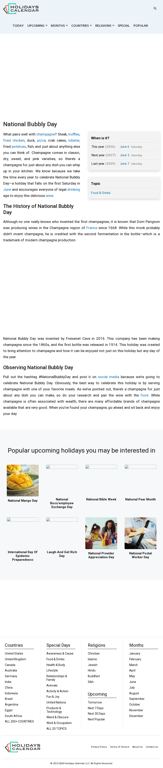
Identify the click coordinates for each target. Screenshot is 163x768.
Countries (80, 25)
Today (18, 25)
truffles (73, 134)
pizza (41, 140)
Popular (140, 25)
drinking (73, 189)
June (7, 189)
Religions (103, 25)
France (91, 228)
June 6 (124, 147)
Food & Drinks (101, 193)
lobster (73, 140)
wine (49, 195)
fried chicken (14, 140)
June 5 (124, 155)
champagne (45, 134)
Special (124, 25)
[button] (155, 9)
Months (58, 25)
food (144, 395)
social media (108, 377)
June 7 (124, 164)
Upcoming (35, 25)
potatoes (19, 146)
